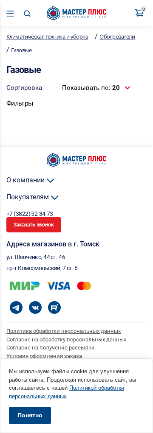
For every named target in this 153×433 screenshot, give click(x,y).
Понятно (29, 415)
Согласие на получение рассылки (50, 347)
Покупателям (28, 197)
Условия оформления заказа (44, 356)
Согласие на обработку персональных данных (66, 339)
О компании (26, 180)
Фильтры (19, 103)
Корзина (143, 9)
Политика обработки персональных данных (63, 331)
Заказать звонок (34, 225)
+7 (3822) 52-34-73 (30, 214)
